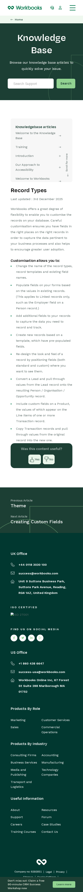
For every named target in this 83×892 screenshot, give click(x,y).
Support (17, 817)
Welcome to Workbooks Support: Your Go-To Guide (34, 181)
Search (65, 83)
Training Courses (23, 832)
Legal (49, 872)
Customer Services (56, 720)
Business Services (24, 762)
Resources (49, 810)
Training (21, 147)
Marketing (18, 720)
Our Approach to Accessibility (27, 167)
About (15, 810)
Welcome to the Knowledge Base (35, 135)
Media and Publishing (18, 772)
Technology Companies (50, 772)
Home (19, 19)
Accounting (50, 755)
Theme (18, 505)
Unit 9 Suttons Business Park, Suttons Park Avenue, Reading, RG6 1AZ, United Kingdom (42, 587)
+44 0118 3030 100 (33, 564)
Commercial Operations (51, 729)
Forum (47, 817)
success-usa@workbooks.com (42, 672)
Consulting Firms (23, 755)
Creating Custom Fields (37, 521)
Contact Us (50, 832)
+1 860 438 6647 (31, 663)
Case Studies (51, 824)
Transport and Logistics (21, 784)
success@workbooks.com (38, 573)
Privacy (60, 872)
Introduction (24, 156)
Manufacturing (53, 762)
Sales (15, 727)
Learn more (64, 884)
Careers (16, 824)
